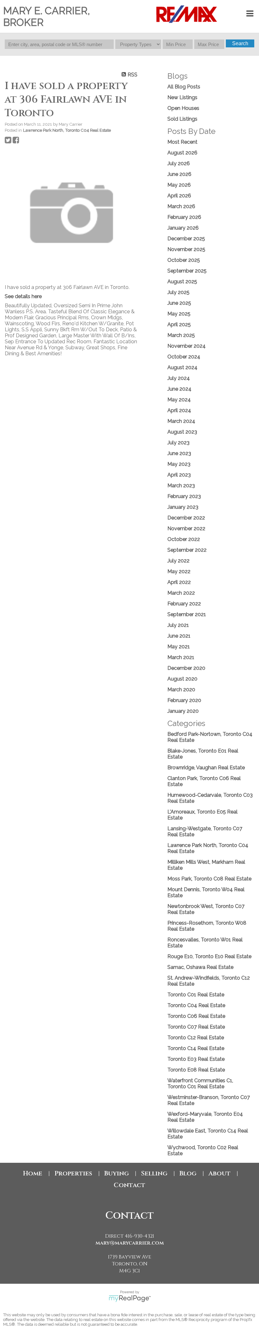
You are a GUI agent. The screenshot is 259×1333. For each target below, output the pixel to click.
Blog (187, 1173)
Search (240, 43)
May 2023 (178, 464)
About (219, 1173)
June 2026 (179, 174)
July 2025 (178, 292)
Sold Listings (182, 119)
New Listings (182, 97)
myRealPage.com (129, 1298)
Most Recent (182, 142)
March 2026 (181, 206)
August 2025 (182, 282)
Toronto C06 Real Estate (196, 1016)
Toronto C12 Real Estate (195, 1038)
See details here (23, 296)
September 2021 (186, 614)
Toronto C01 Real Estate (195, 995)
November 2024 (186, 346)
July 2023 (178, 443)
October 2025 (183, 260)
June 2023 (179, 453)
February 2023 (184, 496)
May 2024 (179, 400)
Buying (116, 1173)
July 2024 (178, 378)
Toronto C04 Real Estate (196, 1005)
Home (32, 1173)
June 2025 (179, 303)
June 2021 (178, 636)
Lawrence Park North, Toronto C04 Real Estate (67, 130)
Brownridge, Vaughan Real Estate (206, 768)
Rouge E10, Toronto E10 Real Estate (209, 956)
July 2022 (178, 561)
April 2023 (179, 475)
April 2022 (179, 582)
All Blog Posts (183, 87)
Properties (73, 1173)
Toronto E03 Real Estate (196, 1059)
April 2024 (179, 410)
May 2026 (179, 185)
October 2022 (183, 539)
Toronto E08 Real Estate (196, 1070)
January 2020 (183, 711)
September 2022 (187, 550)
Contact (129, 1185)
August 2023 (182, 432)
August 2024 (182, 367)
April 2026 (179, 196)
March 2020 (181, 690)
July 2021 (178, 625)
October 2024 (183, 357)
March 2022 (181, 593)
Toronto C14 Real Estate (195, 1048)
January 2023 (182, 507)
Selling (154, 1173)
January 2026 (183, 228)
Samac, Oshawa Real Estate (200, 967)
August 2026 (182, 153)
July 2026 (178, 163)
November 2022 (186, 528)
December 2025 (186, 239)
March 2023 (181, 486)
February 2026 (184, 217)
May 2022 (178, 571)
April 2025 (179, 324)
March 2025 (181, 335)
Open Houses (183, 108)
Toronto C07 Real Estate (196, 1027)
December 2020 (186, 668)
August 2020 (182, 679)
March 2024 (181, 421)
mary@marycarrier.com (129, 1243)
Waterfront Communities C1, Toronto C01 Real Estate (200, 1084)
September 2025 (187, 271)
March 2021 (180, 657)
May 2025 (178, 314)
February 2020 (184, 700)
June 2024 (179, 389)
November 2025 (186, 249)
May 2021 (178, 647)
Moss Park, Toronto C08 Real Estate (209, 879)
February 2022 (184, 604)
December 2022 (186, 518)
